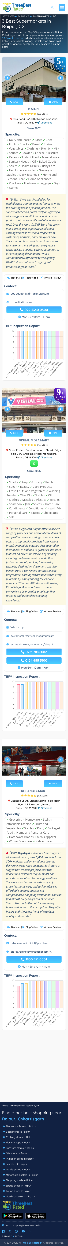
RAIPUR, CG (23, 16)
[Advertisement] (34, 1068)
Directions (46, 122)
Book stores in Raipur (18, 1131)
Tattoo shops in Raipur (18, 1191)
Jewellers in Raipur (16, 1164)
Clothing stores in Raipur (19, 1137)
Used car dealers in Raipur (20, 1196)
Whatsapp (17, 627)
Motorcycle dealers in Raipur (22, 1174)
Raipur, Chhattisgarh (23, 1118)
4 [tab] (36, 93)
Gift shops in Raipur (17, 1153)
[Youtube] (23, 1231)
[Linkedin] (30, 1231)
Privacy (7, 1236)
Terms (19, 1236)
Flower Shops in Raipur (18, 1142)
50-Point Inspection (13, 38)
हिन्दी (54, 16)
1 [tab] (28, 93)
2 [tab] (30, 93)
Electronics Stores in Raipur (21, 1126)
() (42, 113)
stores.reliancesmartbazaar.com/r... (31, 951)
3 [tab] (33, 93)
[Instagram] (16, 1231)
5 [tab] (39, 93)
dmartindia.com (21, 302)
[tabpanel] (34, 79)
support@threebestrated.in (27, 1225)
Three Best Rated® (31, 1242)
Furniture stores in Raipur (20, 1147)
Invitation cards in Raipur (19, 1158)
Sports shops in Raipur (18, 1185)
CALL (15, 101)
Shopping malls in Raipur (19, 1180)
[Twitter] (10, 1231)
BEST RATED (8, 16)
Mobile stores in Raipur (18, 1169)
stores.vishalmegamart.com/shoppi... (32, 644)
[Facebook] (3, 1231)
